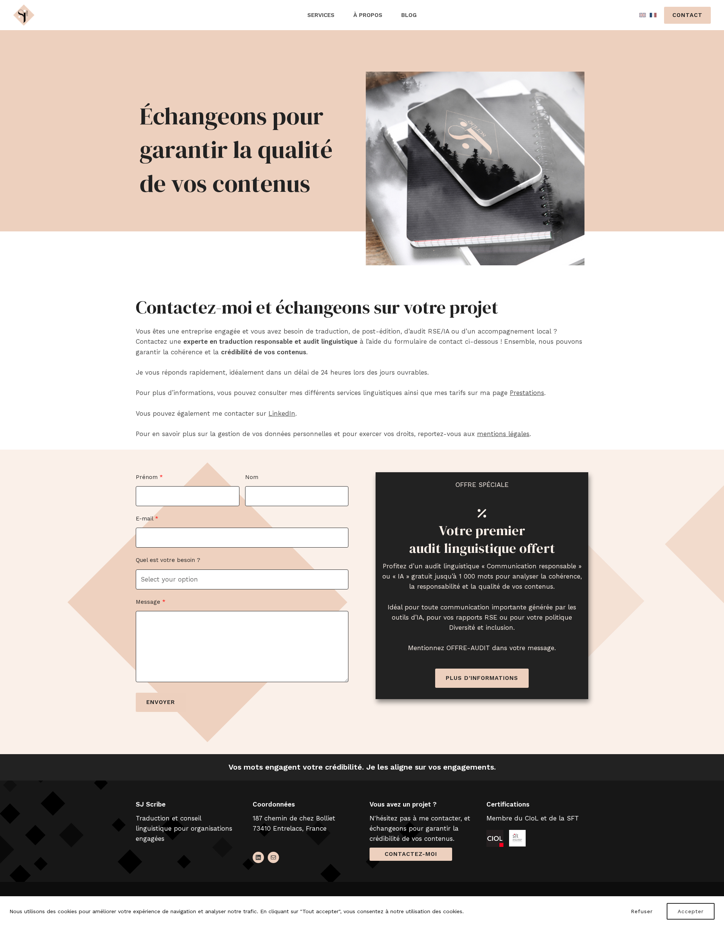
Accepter (691, 911)
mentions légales (503, 434)
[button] (687, 15)
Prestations (527, 392)
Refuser (642, 911)
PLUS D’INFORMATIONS (482, 678)
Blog (409, 15)
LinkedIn (281, 413)
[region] (362, 911)
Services (320, 15)
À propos (367, 15)
